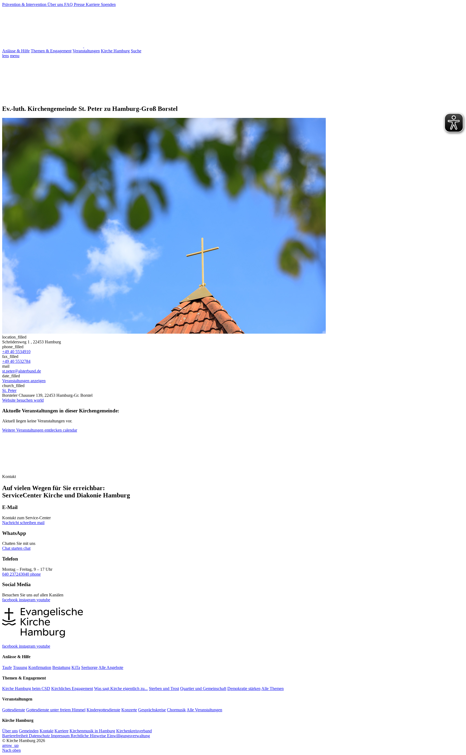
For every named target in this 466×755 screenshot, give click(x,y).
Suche (136, 51)
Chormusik (176, 710)
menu (14, 55)
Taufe (7, 667)
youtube (43, 599)
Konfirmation (39, 667)
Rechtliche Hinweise (89, 735)
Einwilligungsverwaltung (128, 735)
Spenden (108, 4)
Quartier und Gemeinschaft (203, 688)
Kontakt (46, 731)
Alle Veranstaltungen (204, 710)
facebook (10, 599)
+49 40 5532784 (16, 361)
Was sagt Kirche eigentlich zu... (121, 688)
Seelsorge (89, 667)
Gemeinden (29, 731)
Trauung (20, 667)
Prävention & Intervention (24, 4)
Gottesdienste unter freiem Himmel (55, 710)
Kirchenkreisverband (134, 731)
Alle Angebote (110, 667)
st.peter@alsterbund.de (21, 371)
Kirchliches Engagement (72, 688)
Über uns (55, 4)
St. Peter (9, 390)
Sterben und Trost (164, 688)
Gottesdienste (13, 710)
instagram (27, 599)
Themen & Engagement (51, 51)
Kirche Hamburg (115, 51)
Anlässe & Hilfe (16, 51)
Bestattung (61, 667)
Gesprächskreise (152, 710)
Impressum (61, 735)
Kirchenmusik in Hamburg (92, 731)
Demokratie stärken (244, 688)
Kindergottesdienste (103, 710)
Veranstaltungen (86, 51)
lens (5, 55)
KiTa (75, 667)
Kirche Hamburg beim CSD (26, 688)
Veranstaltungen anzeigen (24, 380)
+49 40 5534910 (16, 351)
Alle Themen (272, 688)
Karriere (93, 4)
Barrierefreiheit (15, 735)
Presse (80, 4)
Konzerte (129, 710)
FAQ (69, 4)
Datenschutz (40, 735)
